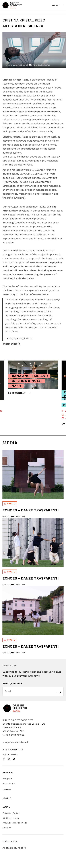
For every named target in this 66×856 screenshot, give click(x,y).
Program (7, 778)
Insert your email (12, 683)
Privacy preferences (15, 822)
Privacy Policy (11, 813)
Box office (8, 783)
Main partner (10, 841)
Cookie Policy (10, 818)
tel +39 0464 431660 (13, 735)
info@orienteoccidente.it (15, 742)
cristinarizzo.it (11, 343)
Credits (7, 827)
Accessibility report (14, 847)
